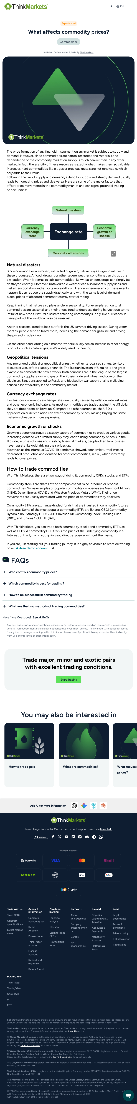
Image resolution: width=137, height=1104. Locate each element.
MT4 (9, 999)
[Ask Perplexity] (93, 806)
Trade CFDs (13, 915)
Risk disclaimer (121, 939)
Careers (75, 936)
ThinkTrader (13, 982)
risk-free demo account (30, 548)
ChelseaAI (13, 993)
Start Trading (68, 679)
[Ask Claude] (103, 806)
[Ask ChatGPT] (74, 806)
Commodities (68, 41)
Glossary (54, 927)
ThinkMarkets (86, 52)
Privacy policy (120, 933)
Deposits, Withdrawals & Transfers (100, 919)
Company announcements (79, 928)
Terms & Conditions (30, 1045)
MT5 (9, 1005)
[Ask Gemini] (84, 806)
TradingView (14, 988)
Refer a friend (36, 969)
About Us (72, 1031)
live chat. (106, 829)
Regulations (119, 944)
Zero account (36, 936)
